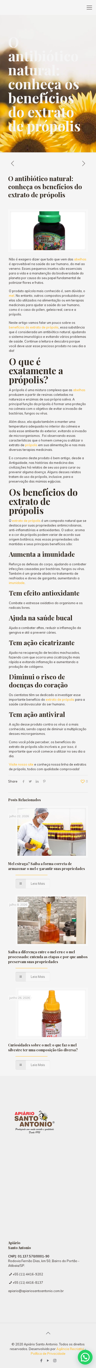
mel (11, 296)
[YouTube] (48, 1360)
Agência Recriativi (70, 1349)
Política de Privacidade (48, 1353)
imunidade (17, 583)
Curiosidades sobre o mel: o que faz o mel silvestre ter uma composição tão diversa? (43, 1047)
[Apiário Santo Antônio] (48, 7)
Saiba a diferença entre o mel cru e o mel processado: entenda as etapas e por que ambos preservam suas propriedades (48, 957)
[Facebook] (41, 1360)
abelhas (79, 259)
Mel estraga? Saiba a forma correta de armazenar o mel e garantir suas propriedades (46, 866)
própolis (30, 445)
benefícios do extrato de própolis (34, 327)
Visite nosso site (21, 764)
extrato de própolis (26, 521)
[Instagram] (54, 1360)
